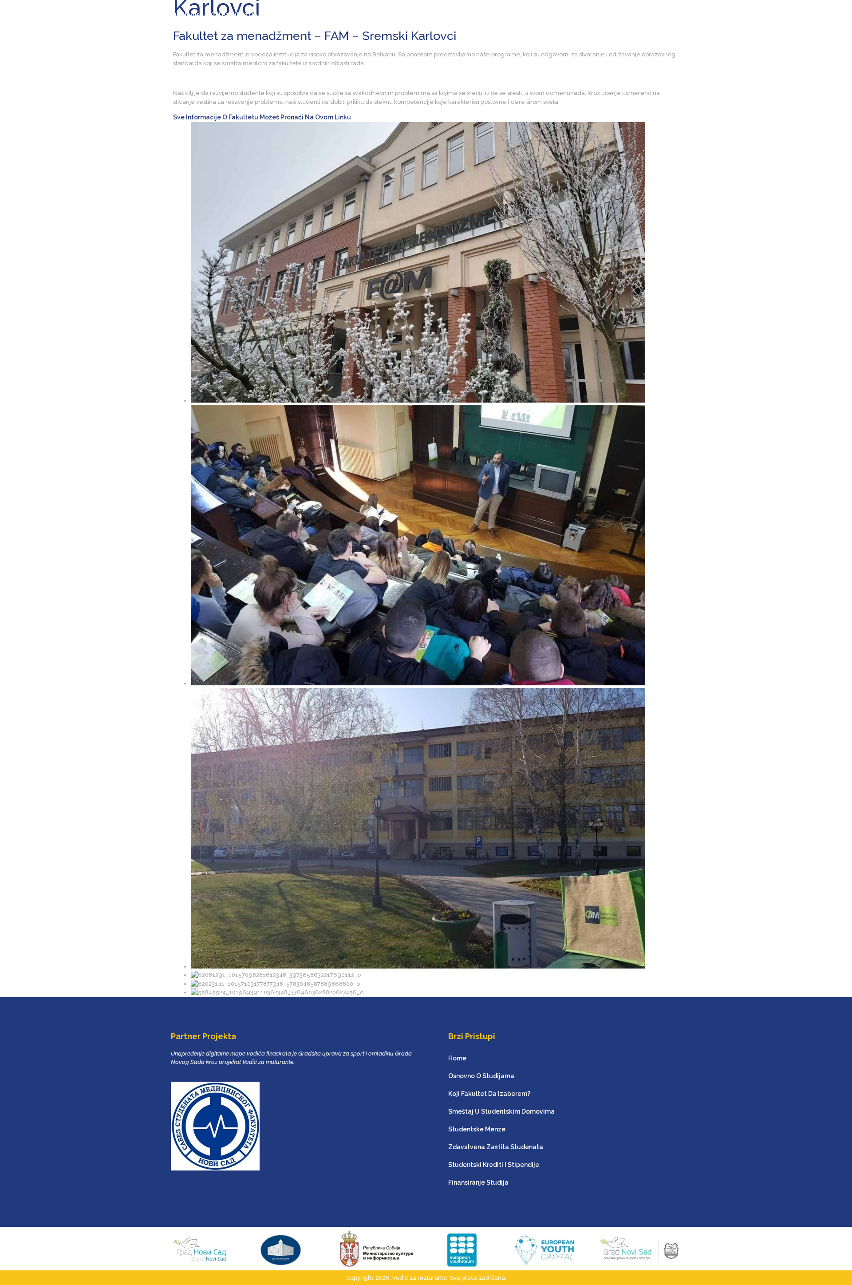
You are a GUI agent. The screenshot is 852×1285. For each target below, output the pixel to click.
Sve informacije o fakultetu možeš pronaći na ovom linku (262, 117)
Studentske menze (444, 14)
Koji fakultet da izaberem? (250, 14)
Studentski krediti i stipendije (630, 14)
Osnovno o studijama (167, 14)
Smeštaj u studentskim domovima (353, 14)
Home (116, 14)
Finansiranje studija (715, 14)
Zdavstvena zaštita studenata (528, 14)
